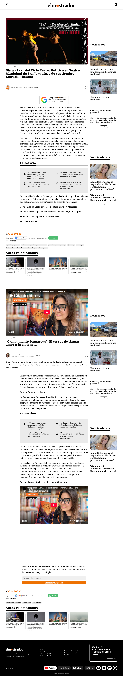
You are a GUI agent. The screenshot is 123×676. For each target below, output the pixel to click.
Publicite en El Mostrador (71, 650)
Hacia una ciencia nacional (99, 98)
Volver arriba (9, 668)
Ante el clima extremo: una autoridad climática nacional (103, 72)
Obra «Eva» (70, 245)
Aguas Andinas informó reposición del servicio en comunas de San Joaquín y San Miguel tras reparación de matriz (15, 270)
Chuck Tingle (27, 603)
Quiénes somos (44, 649)
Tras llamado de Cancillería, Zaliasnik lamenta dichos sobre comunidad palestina (71, 175)
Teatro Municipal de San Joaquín (27, 248)
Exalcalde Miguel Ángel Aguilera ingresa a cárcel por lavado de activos (38, 184)
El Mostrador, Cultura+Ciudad (23, 87)
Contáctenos (67, 655)
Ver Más (35, 87)
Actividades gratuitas (12, 245)
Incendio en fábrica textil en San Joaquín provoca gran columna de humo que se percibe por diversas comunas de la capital (78, 270)
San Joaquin (80, 245)
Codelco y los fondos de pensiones (100, 111)
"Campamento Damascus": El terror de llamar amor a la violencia (103, 198)
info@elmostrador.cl (19, 656)
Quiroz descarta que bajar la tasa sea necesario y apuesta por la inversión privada (103, 120)
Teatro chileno (10, 248)
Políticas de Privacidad (46, 656)
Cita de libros (37, 603)
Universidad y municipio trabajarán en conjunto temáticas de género (58, 269)
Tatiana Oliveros (19, 355)
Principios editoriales (46, 653)
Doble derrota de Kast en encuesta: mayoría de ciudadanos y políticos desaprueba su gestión (36, 175)
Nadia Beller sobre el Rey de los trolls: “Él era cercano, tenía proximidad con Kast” (103, 185)
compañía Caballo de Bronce (56, 245)
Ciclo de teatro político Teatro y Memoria (33, 245)
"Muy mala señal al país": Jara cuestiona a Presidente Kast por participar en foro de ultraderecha (72, 185)
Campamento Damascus (13, 603)
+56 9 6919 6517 (10, 656)
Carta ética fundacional (46, 651)
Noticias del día (100, 157)
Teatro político (43, 248)
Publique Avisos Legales (71, 652)
